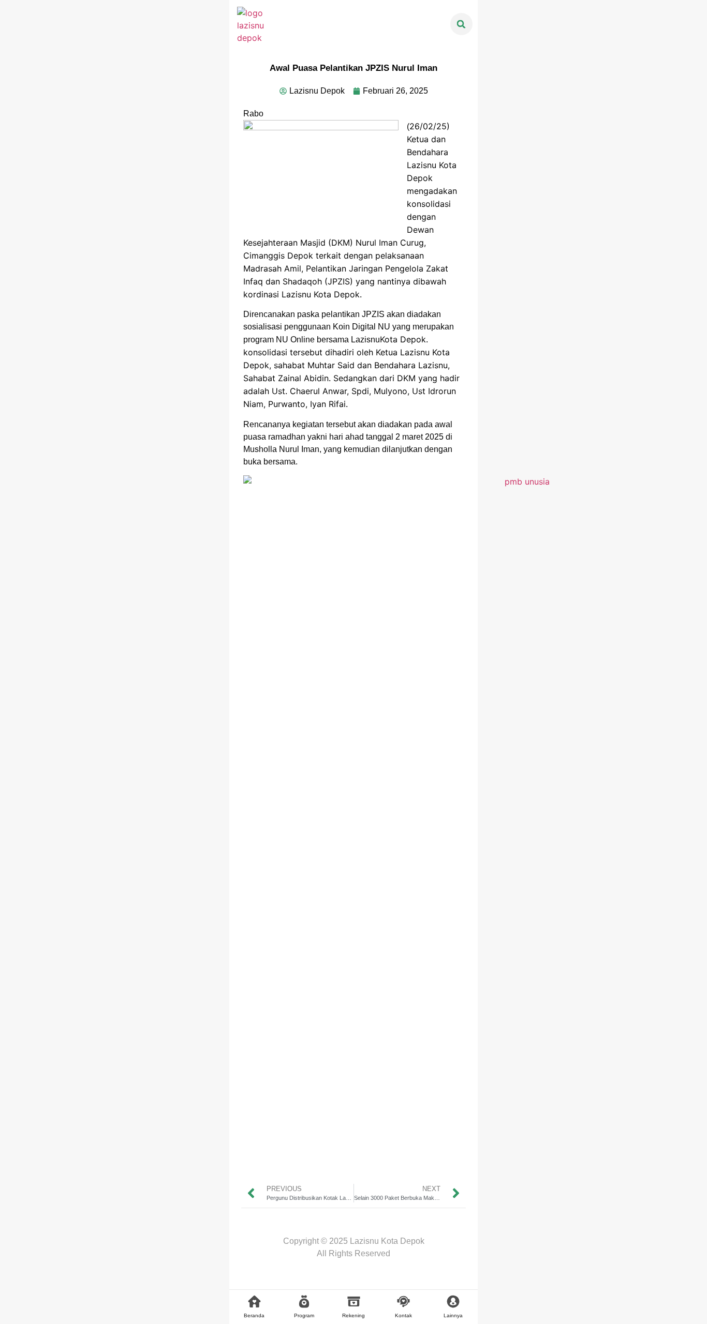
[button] (461, 24)
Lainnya (453, 1315)
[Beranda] (254, 1301)
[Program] (304, 1301)
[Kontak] (403, 1301)
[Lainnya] (453, 1301)
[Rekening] (353, 1301)
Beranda (254, 1315)
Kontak (403, 1315)
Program (304, 1315)
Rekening (353, 1315)
